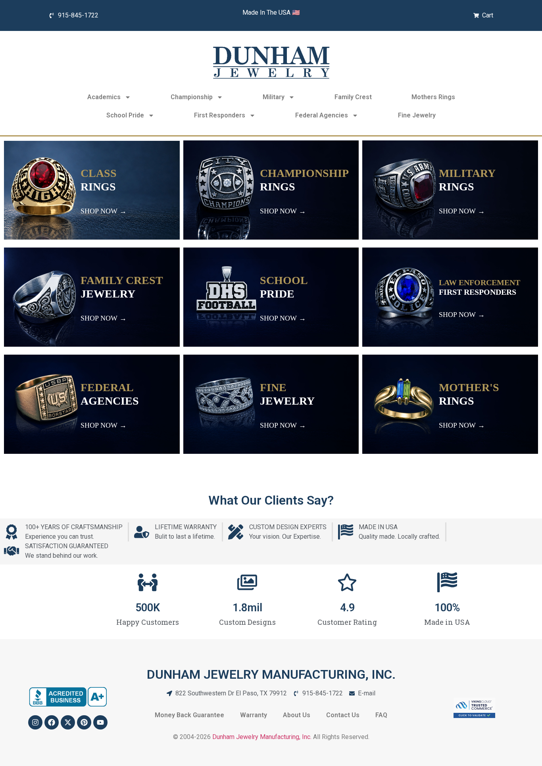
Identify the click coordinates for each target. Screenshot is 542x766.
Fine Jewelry (417, 115)
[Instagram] (35, 722)
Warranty (253, 715)
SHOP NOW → (104, 211)
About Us (296, 715)
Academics (104, 97)
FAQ (381, 715)
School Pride (125, 115)
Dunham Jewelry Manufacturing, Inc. (261, 737)
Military (273, 97)
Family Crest (353, 97)
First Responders (219, 115)
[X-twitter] (68, 722)
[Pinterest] (84, 722)
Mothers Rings (433, 97)
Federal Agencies (321, 115)
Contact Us (342, 715)
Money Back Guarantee (189, 715)
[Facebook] (51, 722)
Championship (192, 97)
